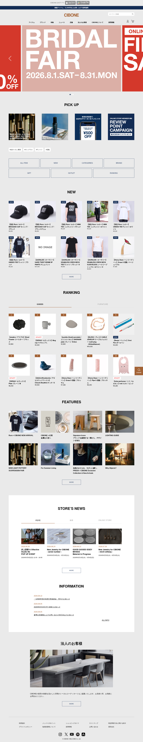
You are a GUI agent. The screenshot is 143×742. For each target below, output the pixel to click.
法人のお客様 (82, 22)
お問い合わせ (93, 727)
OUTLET (71, 173)
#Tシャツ (39, 149)
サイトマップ (93, 723)
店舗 (71, 22)
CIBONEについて (97, 22)
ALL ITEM (24, 163)
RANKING (114, 173)
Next (132, 58)
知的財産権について (49, 727)
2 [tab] (73, 95)
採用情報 (111, 22)
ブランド (43, 22)
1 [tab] (70, 95)
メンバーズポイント (49, 723)
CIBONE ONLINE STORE (71, 15)
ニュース (62, 22)
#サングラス (28, 149)
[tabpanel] (64, 58)
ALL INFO (105, 620)
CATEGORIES (87, 163)
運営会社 (111, 727)
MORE (71, 277)
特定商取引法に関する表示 (117, 723)
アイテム (32, 22)
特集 (52, 22)
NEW (56, 163)
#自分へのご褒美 (15, 149)
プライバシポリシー (25, 727)
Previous (11, 58)
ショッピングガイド (72, 723)
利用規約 (22, 723)
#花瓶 (48, 149)
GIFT (29, 173)
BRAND (119, 163)
